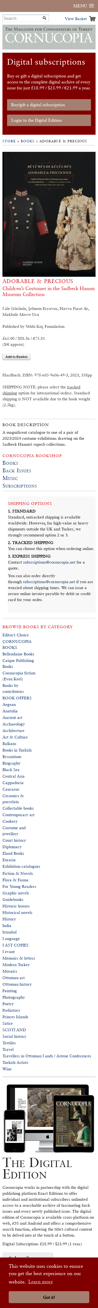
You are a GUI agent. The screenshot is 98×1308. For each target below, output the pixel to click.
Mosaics (9, 971)
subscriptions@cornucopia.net (49, 562)
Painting (9, 990)
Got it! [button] (49, 1297)
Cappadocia (13, 782)
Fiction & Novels (17, 873)
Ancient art (12, 717)
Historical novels (17, 912)
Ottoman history (17, 984)
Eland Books (13, 853)
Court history (14, 840)
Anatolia (10, 711)
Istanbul (9, 932)
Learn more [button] (40, 1281)
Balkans (9, 743)
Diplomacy (12, 846)
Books (28, 141)
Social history (14, 1036)
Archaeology (13, 724)
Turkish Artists (15, 1062)
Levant (8, 951)
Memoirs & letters (18, 958)
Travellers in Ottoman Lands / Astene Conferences (46, 1056)
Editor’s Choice (15, 635)
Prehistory (11, 1010)
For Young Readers (19, 886)
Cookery (10, 821)
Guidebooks (12, 899)
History (9, 919)
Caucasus (10, 789)
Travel (8, 1049)
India (6, 925)
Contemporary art (18, 814)
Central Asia (13, 776)
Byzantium (11, 756)
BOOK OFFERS (17, 698)
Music (10, 478)
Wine (7, 1069)
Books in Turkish (17, 750)
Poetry (8, 1003)
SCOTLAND (14, 1029)
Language (11, 938)
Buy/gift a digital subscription (38, 104)
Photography (13, 997)
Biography (11, 763)
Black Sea (11, 769)
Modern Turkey (16, 964)
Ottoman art (13, 977)
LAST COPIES (15, 945)
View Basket (76, 18)
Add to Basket (16, 356)
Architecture (13, 730)
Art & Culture (15, 737)
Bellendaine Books (18, 654)
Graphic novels (15, 893)
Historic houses (16, 906)
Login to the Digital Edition (36, 120)
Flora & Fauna (15, 880)
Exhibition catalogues (21, 866)
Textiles (9, 1042)
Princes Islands (15, 1016)
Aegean (9, 704)
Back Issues (16, 470)
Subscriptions (19, 485)
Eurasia (9, 859)
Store (9, 141)
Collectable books (18, 808)
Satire (7, 1023)
